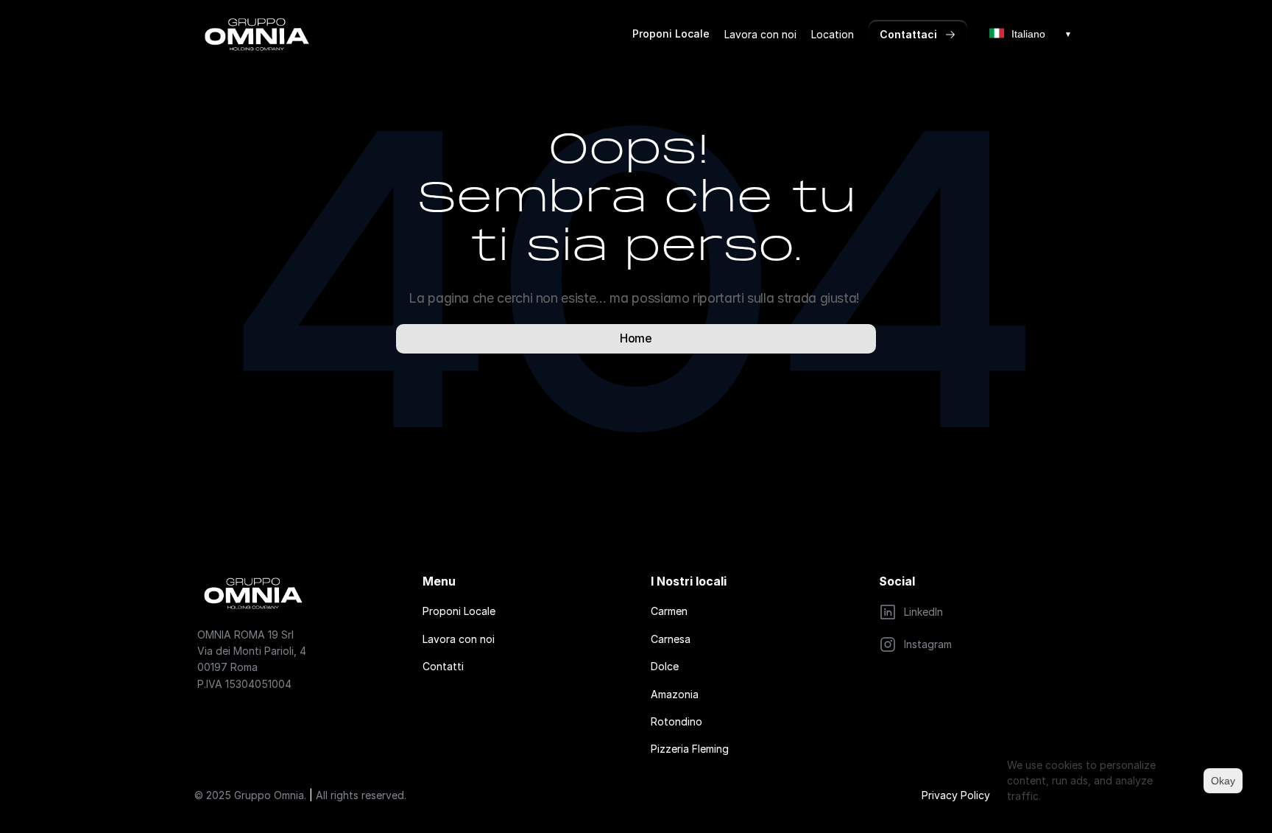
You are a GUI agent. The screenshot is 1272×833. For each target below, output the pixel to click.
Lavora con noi (760, 34)
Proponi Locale (671, 33)
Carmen (669, 611)
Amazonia (675, 694)
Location (832, 34)
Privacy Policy (956, 795)
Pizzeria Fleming (690, 748)
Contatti (443, 666)
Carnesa (670, 639)
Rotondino (676, 721)
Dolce (665, 666)
